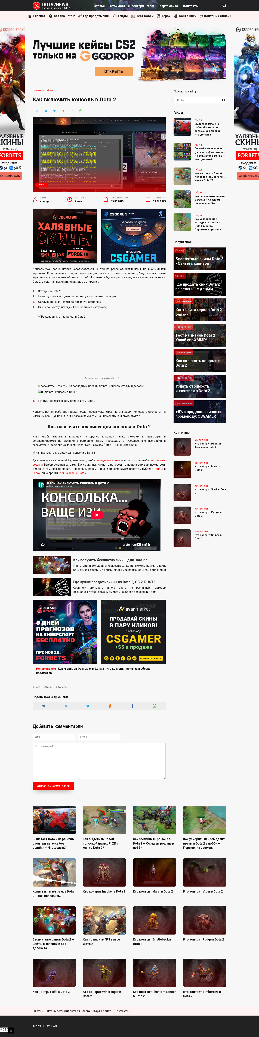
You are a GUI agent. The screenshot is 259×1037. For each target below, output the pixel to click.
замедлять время (108, 460)
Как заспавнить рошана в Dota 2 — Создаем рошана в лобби (210, 200)
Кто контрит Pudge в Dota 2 (208, 514)
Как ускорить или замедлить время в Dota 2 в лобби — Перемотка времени (208, 224)
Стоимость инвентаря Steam (132, 6)
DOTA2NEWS (55, 4)
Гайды (41, 185)
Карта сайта (168, 6)
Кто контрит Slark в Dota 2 (210, 491)
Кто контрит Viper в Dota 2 (203, 891)
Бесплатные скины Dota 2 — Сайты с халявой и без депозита (53, 944)
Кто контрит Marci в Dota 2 (207, 468)
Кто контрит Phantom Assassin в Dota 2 (208, 445)
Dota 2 (38, 687)
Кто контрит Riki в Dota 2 (51, 992)
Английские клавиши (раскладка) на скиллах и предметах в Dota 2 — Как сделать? (210, 154)
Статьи (99, 6)
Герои (36, 473)
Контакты (191, 6)
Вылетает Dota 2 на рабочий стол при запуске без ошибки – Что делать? (209, 129)
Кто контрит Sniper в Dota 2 (208, 537)
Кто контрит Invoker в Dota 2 (104, 891)
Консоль (63, 687)
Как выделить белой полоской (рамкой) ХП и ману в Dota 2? (210, 177)
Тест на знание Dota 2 (72, 473)
